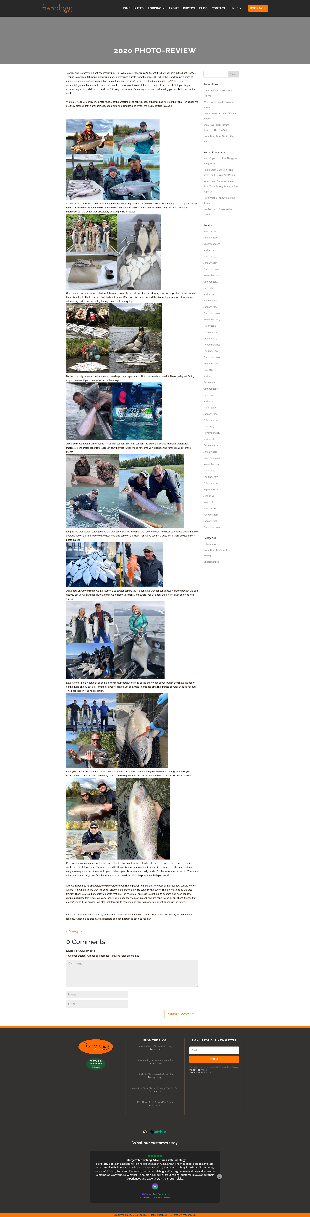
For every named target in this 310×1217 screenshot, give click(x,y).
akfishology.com (74, 931)
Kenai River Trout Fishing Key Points (155, 1102)
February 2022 (210, 351)
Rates (139, 8)
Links (234, 8)
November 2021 (211, 363)
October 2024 (210, 281)
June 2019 (208, 426)
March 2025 (209, 256)
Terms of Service (197, 1072)
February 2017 (210, 477)
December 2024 (211, 269)
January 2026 (210, 237)
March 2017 (209, 470)
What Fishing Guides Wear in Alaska (155, 1060)
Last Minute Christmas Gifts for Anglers (155, 1074)
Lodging (154, 8)
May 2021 (208, 370)
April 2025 (208, 250)
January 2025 (210, 263)
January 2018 (210, 451)
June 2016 (208, 496)
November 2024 (211, 275)
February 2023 (211, 332)
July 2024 (208, 288)
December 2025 (211, 244)
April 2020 (208, 401)
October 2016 (210, 483)
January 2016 (210, 521)
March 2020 (209, 407)
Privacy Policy (196, 1070)
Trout (174, 8)
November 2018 (211, 433)
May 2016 (208, 502)
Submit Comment (181, 1014)
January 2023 (210, 338)
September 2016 (212, 489)
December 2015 (211, 527)
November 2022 (211, 344)
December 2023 (211, 313)
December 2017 (211, 458)
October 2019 (210, 420)
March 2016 (209, 508)
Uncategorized (211, 562)
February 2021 (210, 382)
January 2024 (210, 307)
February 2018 (210, 445)
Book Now (258, 8)
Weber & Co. (189, 1215)
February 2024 (211, 300)
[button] (90, 1176)
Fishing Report (211, 544)
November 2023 (211, 319)
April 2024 (208, 294)
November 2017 (211, 464)
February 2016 (210, 514)
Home (126, 8)
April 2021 (208, 376)
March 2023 (209, 326)
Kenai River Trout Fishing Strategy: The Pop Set (220, 186)
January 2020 (210, 414)
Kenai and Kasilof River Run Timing (155, 1046)
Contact (219, 8)
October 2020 (210, 388)
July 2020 (208, 395)
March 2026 (209, 231)
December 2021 (211, 357)
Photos (189, 8)
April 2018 (208, 439)
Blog (203, 8)
